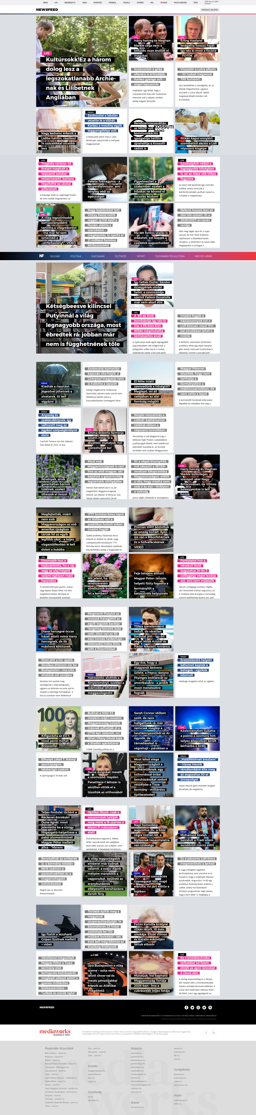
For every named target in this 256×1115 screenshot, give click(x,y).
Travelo (126, 3)
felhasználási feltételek (170, 1016)
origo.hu (92, 1081)
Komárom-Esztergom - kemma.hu (61, 1092)
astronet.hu (136, 1053)
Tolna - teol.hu (51, 1106)
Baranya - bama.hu (54, 1056)
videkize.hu (136, 1088)
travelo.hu (135, 1078)
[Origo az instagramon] (198, 1007)
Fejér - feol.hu (51, 1074)
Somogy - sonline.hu (54, 1099)
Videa (84, 3)
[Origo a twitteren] (192, 1007)
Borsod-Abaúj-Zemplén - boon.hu (60, 1063)
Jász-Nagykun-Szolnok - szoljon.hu (61, 1088)
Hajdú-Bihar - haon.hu (55, 1081)
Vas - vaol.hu (94, 1048)
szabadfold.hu (94, 1074)
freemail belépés (210, 10)
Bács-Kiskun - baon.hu (55, 1053)
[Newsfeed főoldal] (47, 1007)
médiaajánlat (211, 1016)
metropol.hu (179, 1052)
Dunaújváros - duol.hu (55, 1071)
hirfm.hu (178, 1104)
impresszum (200, 1016)
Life (56, 3)
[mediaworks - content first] (55, 1032)
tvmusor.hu (136, 1092)
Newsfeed (98, 3)
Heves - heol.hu (52, 1085)
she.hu (177, 1059)
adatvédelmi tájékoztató (150, 1016)
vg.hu (90, 1096)
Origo (45, 3)
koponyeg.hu (180, 1078)
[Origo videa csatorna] (204, 1007)
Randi (164, 3)
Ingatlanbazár (180, 3)
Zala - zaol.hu (94, 1055)
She (151, 3)
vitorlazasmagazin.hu (141, 1085)
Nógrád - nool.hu (53, 1095)
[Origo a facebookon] (186, 1007)
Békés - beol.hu (52, 1060)
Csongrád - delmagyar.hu (57, 1067)
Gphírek (140, 3)
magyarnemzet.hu (96, 1071)
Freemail (112, 3)
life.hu (177, 1055)
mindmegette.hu (138, 1074)
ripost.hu (178, 1048)
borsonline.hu (137, 1107)
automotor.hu (137, 1056)
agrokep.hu (93, 1100)
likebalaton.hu (137, 1067)
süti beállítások (188, 1016)
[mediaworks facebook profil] (206, 1033)
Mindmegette (70, 3)
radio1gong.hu (181, 1100)
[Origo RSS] (210, 1007)
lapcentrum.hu (180, 1085)
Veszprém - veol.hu (97, 1052)
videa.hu (178, 1081)
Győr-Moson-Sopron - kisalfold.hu (61, 1078)
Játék (195, 3)
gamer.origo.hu (138, 1063)
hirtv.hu (91, 1078)
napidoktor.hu (137, 1071)
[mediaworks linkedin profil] (213, 1033)
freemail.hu (179, 1074)
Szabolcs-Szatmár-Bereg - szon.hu (61, 1102)
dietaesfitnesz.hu (139, 1081)
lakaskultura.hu (138, 1060)
